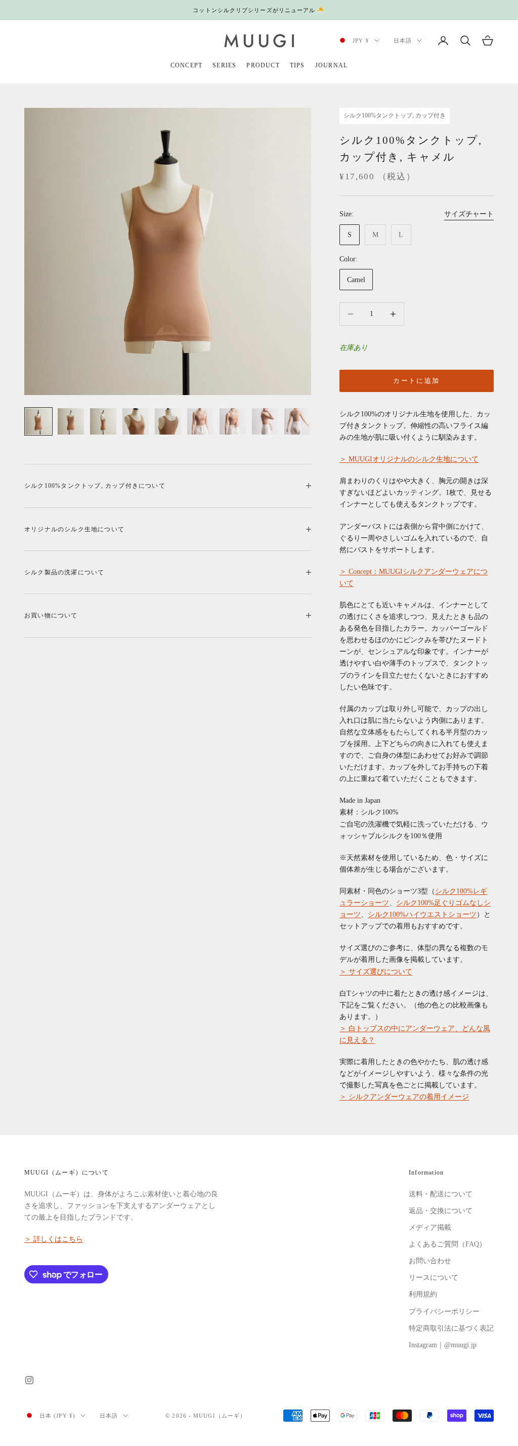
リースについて (433, 1277)
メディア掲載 (430, 1227)
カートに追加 (416, 380)
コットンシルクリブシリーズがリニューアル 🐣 (259, 10)
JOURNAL (331, 65)
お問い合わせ (430, 1261)
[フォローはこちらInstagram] (29, 1380)
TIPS (297, 65)
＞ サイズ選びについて (375, 971)
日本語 (403, 40)
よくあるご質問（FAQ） (447, 1244)
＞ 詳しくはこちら (53, 1239)
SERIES (224, 65)
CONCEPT (186, 65)
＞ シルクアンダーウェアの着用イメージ (404, 1097)
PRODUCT (262, 65)
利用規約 (423, 1294)
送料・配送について (440, 1194)
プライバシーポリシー (444, 1311)
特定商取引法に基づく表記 (451, 1328)
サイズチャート (469, 214)
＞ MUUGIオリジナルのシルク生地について (409, 459)
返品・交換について (440, 1211)
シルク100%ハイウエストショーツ (422, 914)
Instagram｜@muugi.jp (443, 1345)
